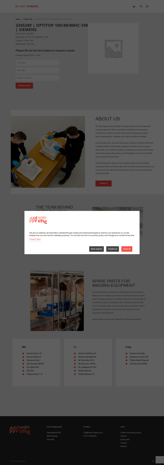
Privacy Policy (35, 239)
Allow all (127, 249)
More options (96, 249)
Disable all (112, 249)
